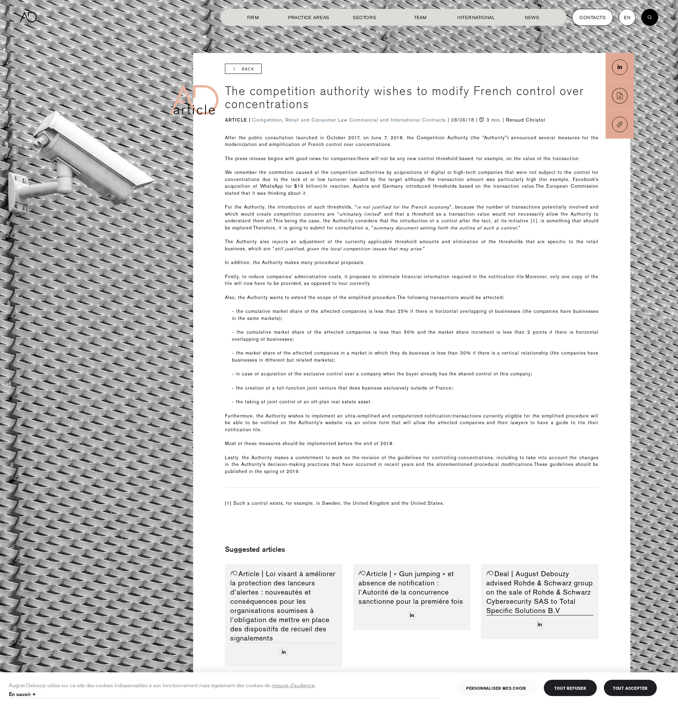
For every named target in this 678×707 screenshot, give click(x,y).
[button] (620, 124)
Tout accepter (630, 687)
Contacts (592, 17)
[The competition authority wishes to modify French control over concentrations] (620, 67)
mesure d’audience (293, 685)
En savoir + (22, 694)
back (248, 69)
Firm (253, 17)
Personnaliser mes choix (496, 687)
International (476, 17)
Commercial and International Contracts (398, 120)
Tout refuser (570, 687)
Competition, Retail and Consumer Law (300, 120)
